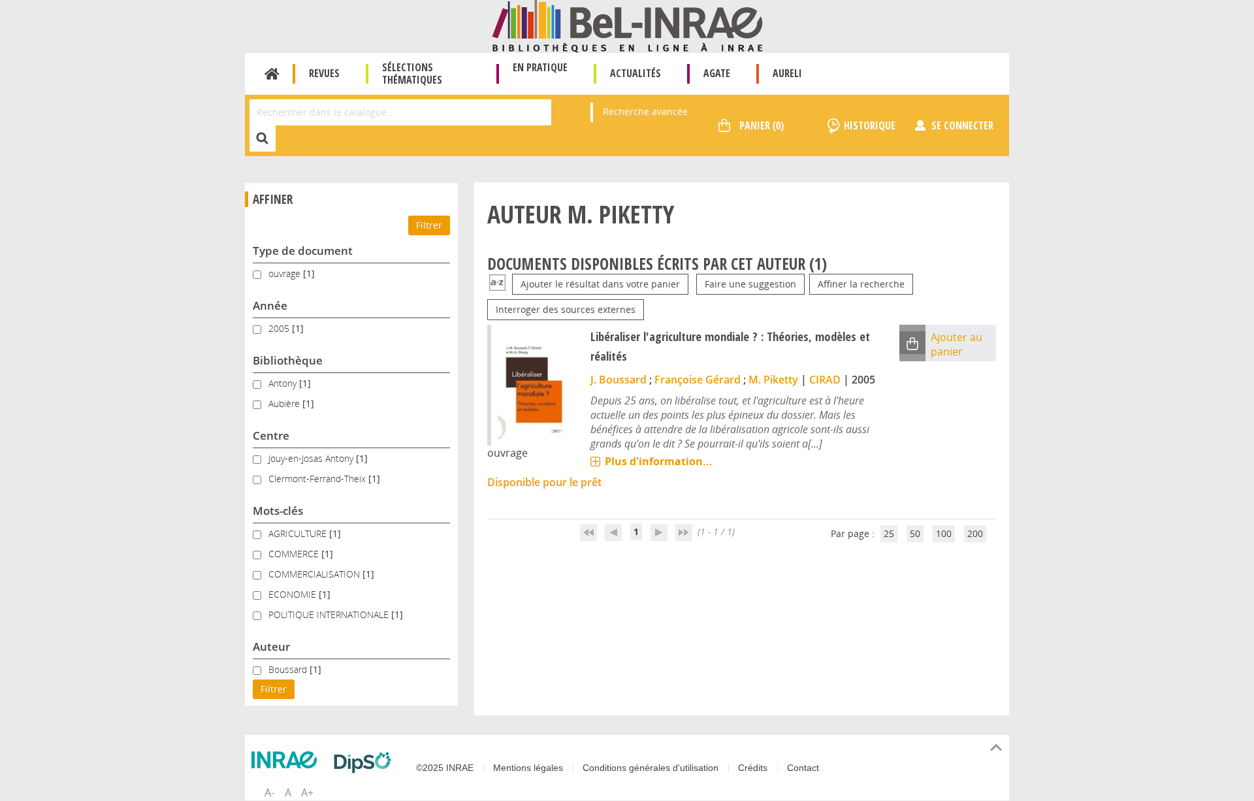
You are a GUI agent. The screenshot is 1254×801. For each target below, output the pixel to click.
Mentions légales (528, 767)
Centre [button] (271, 435)
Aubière (285, 403)
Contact (803, 767)
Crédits (752, 767)
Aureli (787, 73)
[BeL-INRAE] (627, 25)
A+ (307, 792)
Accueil (272, 73)
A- (269, 792)
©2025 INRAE (445, 767)
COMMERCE (294, 554)
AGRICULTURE (298, 533)
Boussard (289, 669)
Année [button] (270, 305)
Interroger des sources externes (565, 309)
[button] (912, 342)
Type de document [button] (303, 250)
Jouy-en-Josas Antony (312, 458)
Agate (716, 73)
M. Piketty (773, 379)
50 (915, 533)
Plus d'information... (659, 461)
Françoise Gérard (697, 379)
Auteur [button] (271, 646)
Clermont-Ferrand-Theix (318, 478)
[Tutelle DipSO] (366, 762)
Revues (324, 73)
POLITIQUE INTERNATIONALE (329, 614)
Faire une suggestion (750, 284)
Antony (283, 383)
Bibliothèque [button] (288, 360)
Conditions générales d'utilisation (650, 767)
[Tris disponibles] (497, 284)
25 (889, 533)
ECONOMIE (293, 594)
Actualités (635, 73)
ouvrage (285, 273)
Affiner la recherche (861, 284)
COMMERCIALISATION (315, 574)
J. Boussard (618, 379)
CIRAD (825, 379)
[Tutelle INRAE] (287, 759)
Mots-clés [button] (278, 510)
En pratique (540, 67)
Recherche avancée (645, 111)
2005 (280, 328)
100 (944, 533)
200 (975, 533)
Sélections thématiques (412, 73)
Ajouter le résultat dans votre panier (600, 284)
